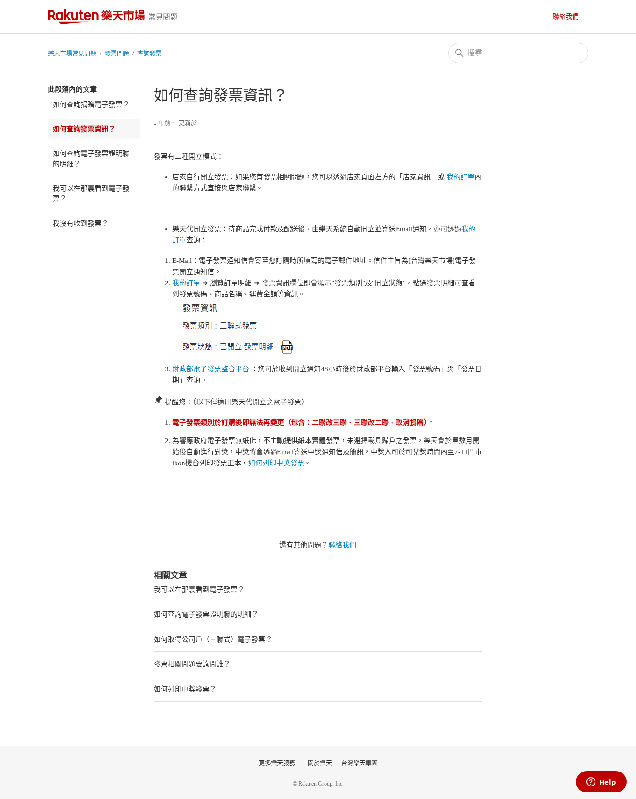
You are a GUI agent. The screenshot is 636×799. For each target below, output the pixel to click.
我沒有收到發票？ (80, 223)
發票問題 (117, 53)
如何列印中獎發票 (276, 463)
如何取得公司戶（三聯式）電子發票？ (213, 639)
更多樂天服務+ (278, 762)
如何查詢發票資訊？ (84, 129)
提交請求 (570, 16)
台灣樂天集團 (359, 762)
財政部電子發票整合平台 (210, 369)
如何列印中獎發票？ (185, 689)
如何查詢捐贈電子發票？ (91, 104)
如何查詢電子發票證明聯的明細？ (91, 159)
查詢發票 (149, 53)
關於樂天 (320, 762)
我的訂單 (460, 177)
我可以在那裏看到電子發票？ (91, 194)
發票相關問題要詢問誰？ (192, 664)
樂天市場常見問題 (115, 16)
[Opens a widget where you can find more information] (601, 782)
